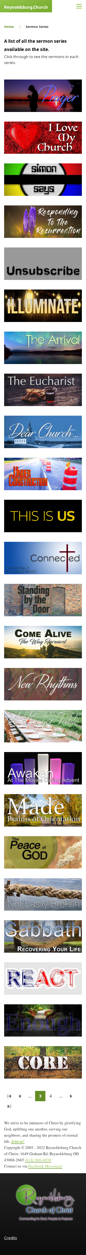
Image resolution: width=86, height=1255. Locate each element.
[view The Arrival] (43, 348)
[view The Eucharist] (43, 390)
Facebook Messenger (45, 1166)
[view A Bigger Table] (43, 726)
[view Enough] (43, 1020)
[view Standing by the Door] (43, 600)
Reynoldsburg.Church (26, 7)
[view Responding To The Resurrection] (43, 221)
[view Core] (43, 1062)
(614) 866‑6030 (38, 1159)
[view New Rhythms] (43, 684)
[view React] (43, 978)
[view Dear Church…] (43, 432)
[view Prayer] (43, 96)
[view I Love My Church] (43, 138)
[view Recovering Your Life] (43, 936)
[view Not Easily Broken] (43, 894)
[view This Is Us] (43, 516)
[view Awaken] (43, 768)
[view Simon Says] (43, 179)
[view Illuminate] (43, 306)
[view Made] (43, 810)
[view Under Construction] (43, 474)
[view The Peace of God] (43, 852)
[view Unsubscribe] (43, 263)
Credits (10, 1237)
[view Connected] (43, 558)
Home (9, 26)
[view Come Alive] (43, 642)
